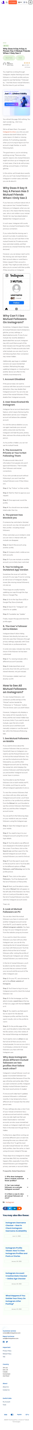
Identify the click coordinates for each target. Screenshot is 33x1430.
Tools (4, 1405)
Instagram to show (9, 132)
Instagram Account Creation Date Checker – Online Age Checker (16, 1276)
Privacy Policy (7, 1351)
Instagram (10, 1202)
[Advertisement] (16, 21)
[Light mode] (24, 2)
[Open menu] (30, 2)
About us (6, 1387)
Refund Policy (7, 1354)
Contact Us (6, 1390)
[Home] (2, 2)
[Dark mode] (26, 2)
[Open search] (6, 2)
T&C (4, 1357)
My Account (6, 1402)
